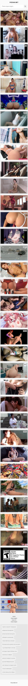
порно (14, 616)
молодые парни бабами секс (9, 651)
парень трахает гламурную (9, 627)
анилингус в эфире (7, 655)
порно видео (14, 618)
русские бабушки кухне (8, 662)
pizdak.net (14, 2)
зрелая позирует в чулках (8, 658)
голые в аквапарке (7, 669)
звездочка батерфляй (7, 630)
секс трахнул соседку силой (9, 665)
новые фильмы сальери (8, 641)
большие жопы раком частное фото (11, 644)
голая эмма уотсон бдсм (8, 672)
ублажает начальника (7, 637)
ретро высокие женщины (8, 634)
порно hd (14, 620)
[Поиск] (25, 6)
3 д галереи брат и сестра (8, 648)
